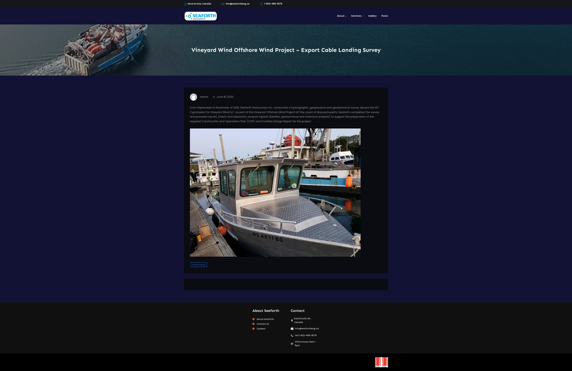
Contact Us (263, 323)
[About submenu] (345, 16)
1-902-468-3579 (273, 3)
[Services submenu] (362, 16)
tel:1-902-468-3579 (306, 335)
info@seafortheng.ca (238, 3)
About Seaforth (265, 319)
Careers (261, 328)
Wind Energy (198, 264)
